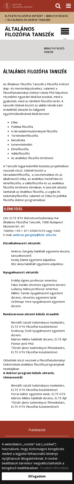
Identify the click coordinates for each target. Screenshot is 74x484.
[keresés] (58, 6)
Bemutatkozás (57, 16)
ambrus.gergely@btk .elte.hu (34, 235)
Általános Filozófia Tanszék (29, 20)
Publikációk (37, 430)
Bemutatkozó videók (54, 50)
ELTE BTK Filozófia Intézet (24, 16)
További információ (53, 468)
